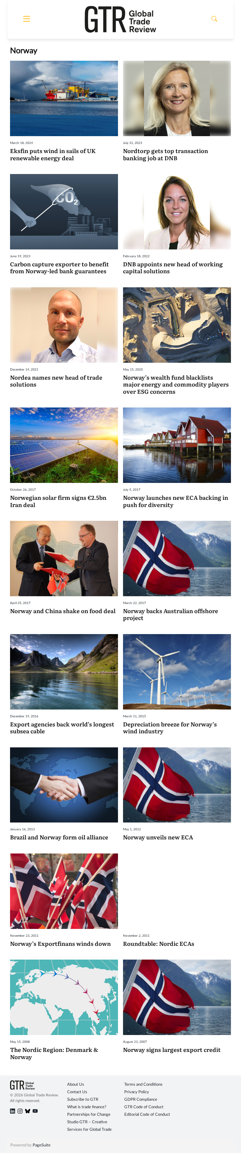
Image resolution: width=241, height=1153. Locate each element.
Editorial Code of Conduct (147, 1115)
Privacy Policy (136, 1092)
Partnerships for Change (88, 1115)
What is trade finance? (86, 1107)
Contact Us (77, 1092)
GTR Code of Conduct (143, 1107)
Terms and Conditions (143, 1085)
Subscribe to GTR (82, 1100)
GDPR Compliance (140, 1100)
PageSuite (42, 1145)
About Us (75, 1085)
